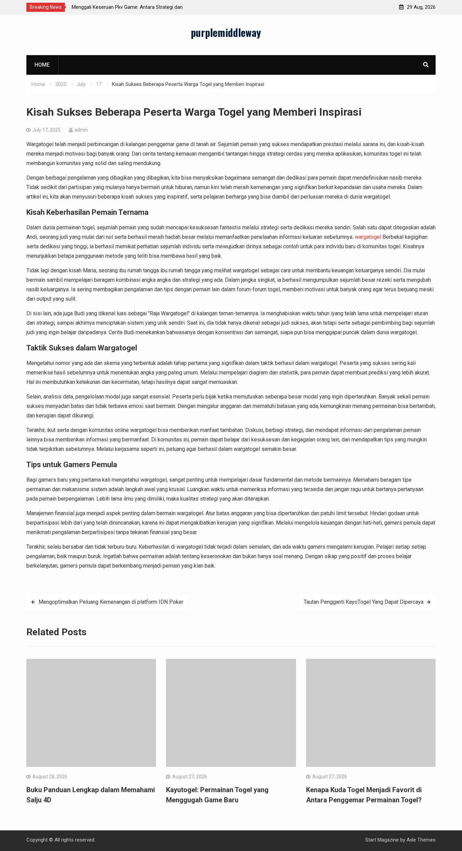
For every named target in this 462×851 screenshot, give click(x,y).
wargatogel (368, 237)
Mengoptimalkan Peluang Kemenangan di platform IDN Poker (111, 602)
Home (42, 65)
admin (81, 130)
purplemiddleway (226, 32)
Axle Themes (421, 840)
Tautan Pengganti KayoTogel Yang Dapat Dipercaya (363, 602)
